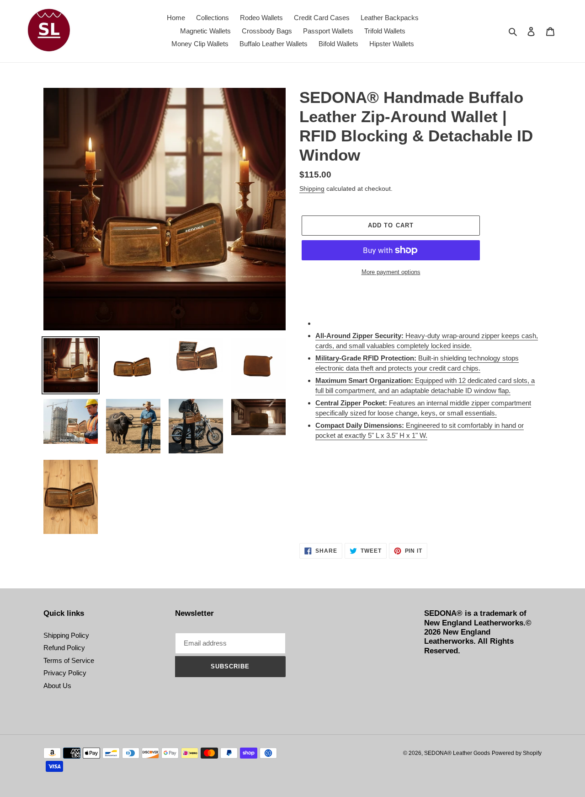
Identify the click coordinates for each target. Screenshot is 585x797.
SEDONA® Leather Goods (457, 753)
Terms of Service (68, 660)
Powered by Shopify (517, 753)
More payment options (391, 272)
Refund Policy (64, 648)
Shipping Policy (66, 635)
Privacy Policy (64, 673)
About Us (57, 685)
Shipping (311, 188)
